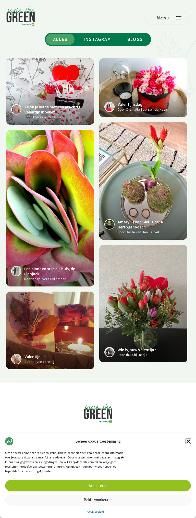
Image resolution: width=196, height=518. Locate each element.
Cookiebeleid (95, 511)
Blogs (135, 39)
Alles (60, 39)
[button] (188, 441)
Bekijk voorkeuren (98, 499)
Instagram (97, 39)
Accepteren (98, 485)
